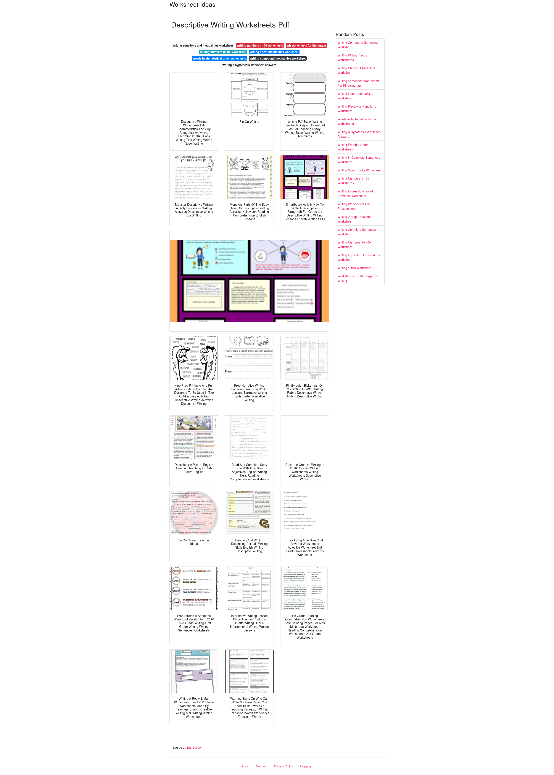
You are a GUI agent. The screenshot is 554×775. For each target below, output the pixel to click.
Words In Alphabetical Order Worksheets (357, 121)
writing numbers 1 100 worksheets (260, 45)
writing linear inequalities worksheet (274, 52)
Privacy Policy (283, 766)
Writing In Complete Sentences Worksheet (359, 159)
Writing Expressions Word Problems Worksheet (355, 193)
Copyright (306, 766)
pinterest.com (194, 747)
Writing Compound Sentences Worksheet (358, 44)
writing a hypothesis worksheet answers (249, 65)
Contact (261, 766)
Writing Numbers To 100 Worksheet (354, 244)
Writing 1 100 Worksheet (354, 268)
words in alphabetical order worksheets (219, 58)
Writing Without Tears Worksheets (352, 57)
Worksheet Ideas (192, 4)
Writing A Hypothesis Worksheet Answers (360, 134)
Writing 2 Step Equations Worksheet (354, 219)
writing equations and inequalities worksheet (203, 45)
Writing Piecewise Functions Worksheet (357, 108)
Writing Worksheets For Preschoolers (354, 206)
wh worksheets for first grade (306, 45)
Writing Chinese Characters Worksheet (356, 70)
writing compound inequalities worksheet (278, 58)
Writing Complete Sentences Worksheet (357, 231)
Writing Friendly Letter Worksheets (353, 146)
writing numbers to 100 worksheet (223, 52)
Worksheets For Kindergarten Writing (358, 278)
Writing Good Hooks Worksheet (359, 170)
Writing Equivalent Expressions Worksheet (359, 257)
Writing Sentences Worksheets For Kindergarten (359, 83)
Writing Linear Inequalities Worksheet (355, 95)
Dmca (245, 766)
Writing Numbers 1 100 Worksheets (353, 180)
